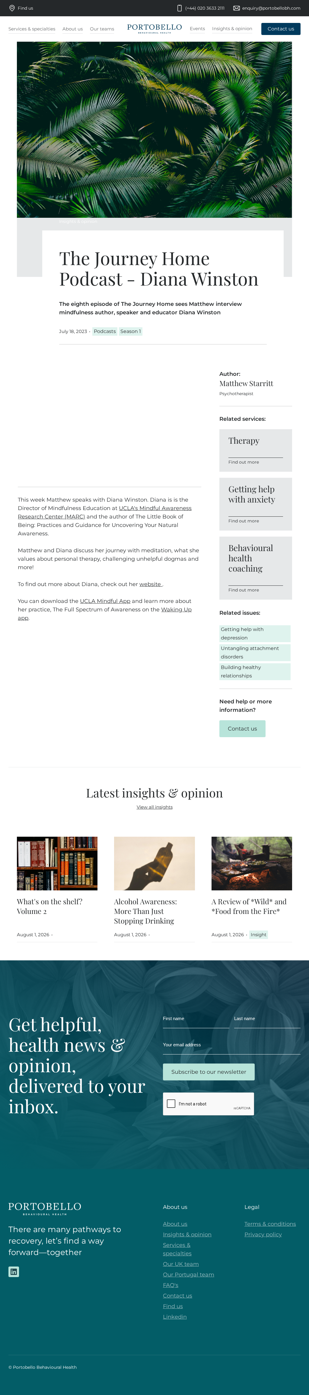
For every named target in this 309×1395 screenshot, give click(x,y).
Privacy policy (263, 1234)
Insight (258, 934)
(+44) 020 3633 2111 (205, 8)
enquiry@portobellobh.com (271, 8)
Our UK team (181, 1264)
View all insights (155, 807)
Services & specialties (177, 1249)
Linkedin (175, 1317)
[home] (154, 29)
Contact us (177, 1295)
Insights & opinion (78, 221)
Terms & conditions (270, 1224)
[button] (31, 29)
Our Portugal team (188, 1274)
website (150, 584)
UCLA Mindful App (105, 601)
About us (175, 1224)
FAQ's (170, 1285)
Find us (25, 8)
